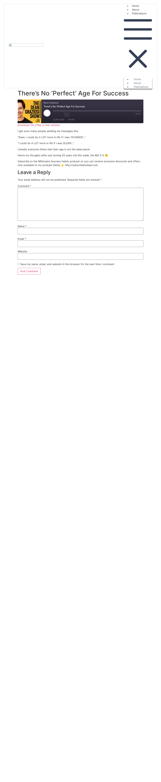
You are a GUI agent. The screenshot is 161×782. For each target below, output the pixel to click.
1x (67, 115)
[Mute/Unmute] (55, 114)
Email (22, 239)
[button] (138, 44)
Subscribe (58, 120)
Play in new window (48, 125)
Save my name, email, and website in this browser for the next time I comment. (67, 264)
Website (22, 251)
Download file (26, 125)
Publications (139, 13)
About (135, 9)
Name (22, 226)
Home (135, 5)
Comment (24, 186)
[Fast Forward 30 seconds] (73, 114)
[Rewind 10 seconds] (61, 114)
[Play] (47, 113)
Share (71, 120)
